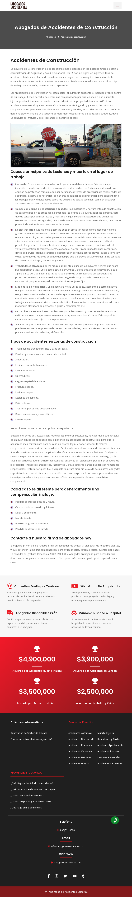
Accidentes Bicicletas (79, 757)
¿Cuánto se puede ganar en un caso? (30, 801)
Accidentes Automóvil (80, 732)
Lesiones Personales (109, 757)
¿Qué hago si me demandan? (26, 807)
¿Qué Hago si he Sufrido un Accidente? (31, 783)
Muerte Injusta (105, 732)
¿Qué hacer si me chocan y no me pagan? (33, 789)
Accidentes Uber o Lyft (81, 739)
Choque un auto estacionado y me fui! (31, 739)
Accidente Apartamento (110, 745)
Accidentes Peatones (80, 745)
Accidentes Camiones (80, 751)
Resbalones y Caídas (108, 739)
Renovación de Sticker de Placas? (28, 732)
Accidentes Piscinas (108, 751)
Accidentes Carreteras (109, 763)
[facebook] (49, 875)
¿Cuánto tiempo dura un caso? (27, 795)
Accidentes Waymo (79, 763)
